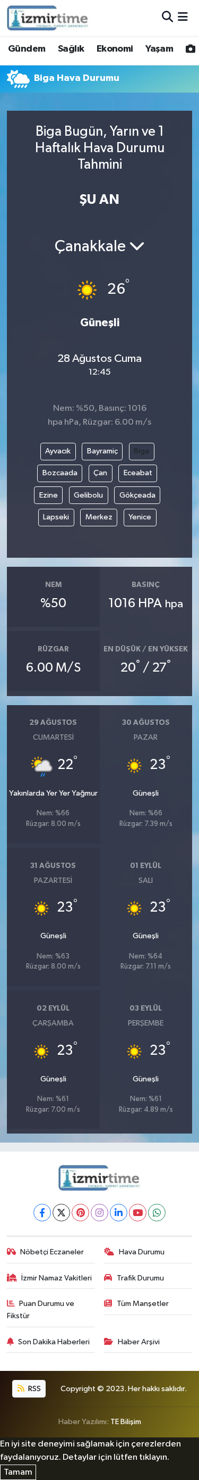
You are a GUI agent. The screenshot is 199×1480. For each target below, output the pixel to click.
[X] (61, 1212)
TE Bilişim (125, 1422)
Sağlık (71, 49)
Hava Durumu (142, 1252)
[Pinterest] (80, 1212)
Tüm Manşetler (143, 1304)
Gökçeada (137, 495)
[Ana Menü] (183, 17)
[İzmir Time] (48, 17)
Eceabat (138, 473)
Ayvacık (58, 451)
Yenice (139, 517)
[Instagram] (99, 1212)
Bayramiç (102, 451)
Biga (141, 451)
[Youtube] (137, 1212)
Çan (100, 473)
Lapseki (56, 517)
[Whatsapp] (157, 1212)
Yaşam (159, 49)
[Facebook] (42, 1212)
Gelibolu (88, 495)
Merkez (99, 517)
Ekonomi (115, 49)
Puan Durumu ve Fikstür (41, 1309)
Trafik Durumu (140, 1278)
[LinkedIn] (118, 1212)
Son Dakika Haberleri (54, 1342)
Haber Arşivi (139, 1342)
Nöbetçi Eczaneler (52, 1252)
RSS (34, 1389)
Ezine (48, 495)
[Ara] (167, 17)
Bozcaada (59, 473)
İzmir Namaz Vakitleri (56, 1278)
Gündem (26, 49)
